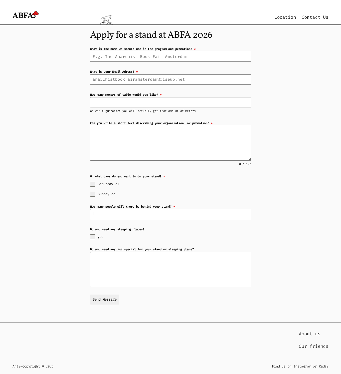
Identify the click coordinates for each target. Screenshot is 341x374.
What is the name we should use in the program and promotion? (143, 49)
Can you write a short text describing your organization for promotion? (151, 123)
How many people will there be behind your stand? (132, 207)
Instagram (302, 366)
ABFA (22, 15)
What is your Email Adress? (114, 72)
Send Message (105, 299)
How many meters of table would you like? (126, 95)
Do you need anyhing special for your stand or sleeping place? (142, 249)
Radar (324, 366)
